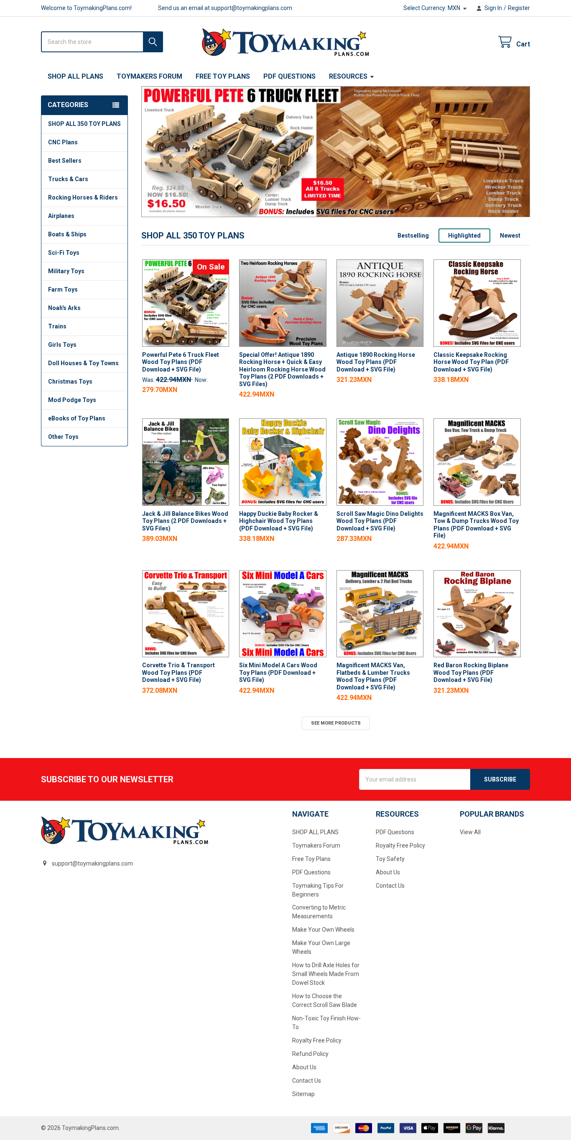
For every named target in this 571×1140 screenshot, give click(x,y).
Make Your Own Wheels (323, 929)
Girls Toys (62, 344)
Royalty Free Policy (317, 1040)
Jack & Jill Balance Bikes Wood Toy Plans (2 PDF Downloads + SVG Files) (185, 521)
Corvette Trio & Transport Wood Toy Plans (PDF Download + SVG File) (178, 672)
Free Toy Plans (223, 76)
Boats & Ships (67, 234)
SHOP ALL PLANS (75, 76)
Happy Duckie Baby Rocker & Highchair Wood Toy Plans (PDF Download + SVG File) (278, 521)
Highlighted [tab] (464, 235)
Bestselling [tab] (413, 235)
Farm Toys (63, 289)
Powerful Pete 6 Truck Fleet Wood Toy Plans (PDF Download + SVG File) (180, 362)
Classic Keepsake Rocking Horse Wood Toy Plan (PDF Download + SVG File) (471, 362)
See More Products (336, 723)
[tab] (193, 236)
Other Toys (63, 436)
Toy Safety (390, 859)
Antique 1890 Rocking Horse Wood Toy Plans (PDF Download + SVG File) (375, 362)
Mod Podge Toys (72, 400)
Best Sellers (65, 160)
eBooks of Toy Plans (76, 418)
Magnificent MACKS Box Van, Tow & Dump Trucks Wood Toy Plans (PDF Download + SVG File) (476, 524)
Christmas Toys (70, 381)
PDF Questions (289, 76)
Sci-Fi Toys (63, 252)
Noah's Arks (64, 308)
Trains (57, 326)
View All (470, 832)
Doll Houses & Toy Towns (83, 363)
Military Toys (66, 271)
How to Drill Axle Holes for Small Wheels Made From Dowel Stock (325, 974)
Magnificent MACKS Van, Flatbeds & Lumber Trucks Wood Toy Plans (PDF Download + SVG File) (373, 676)
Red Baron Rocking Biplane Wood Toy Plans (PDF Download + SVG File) (470, 672)
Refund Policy (310, 1053)
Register (519, 8)
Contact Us (306, 1080)
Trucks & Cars (68, 179)
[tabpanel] (336, 151)
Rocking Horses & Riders (83, 197)
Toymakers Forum (149, 76)
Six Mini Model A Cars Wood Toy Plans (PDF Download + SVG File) (278, 672)
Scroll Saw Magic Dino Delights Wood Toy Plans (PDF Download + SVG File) (379, 521)
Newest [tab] (510, 235)
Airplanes (61, 216)
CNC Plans (63, 142)
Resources (348, 76)
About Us (304, 1067)
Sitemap (303, 1094)
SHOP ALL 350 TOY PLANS (84, 123)
